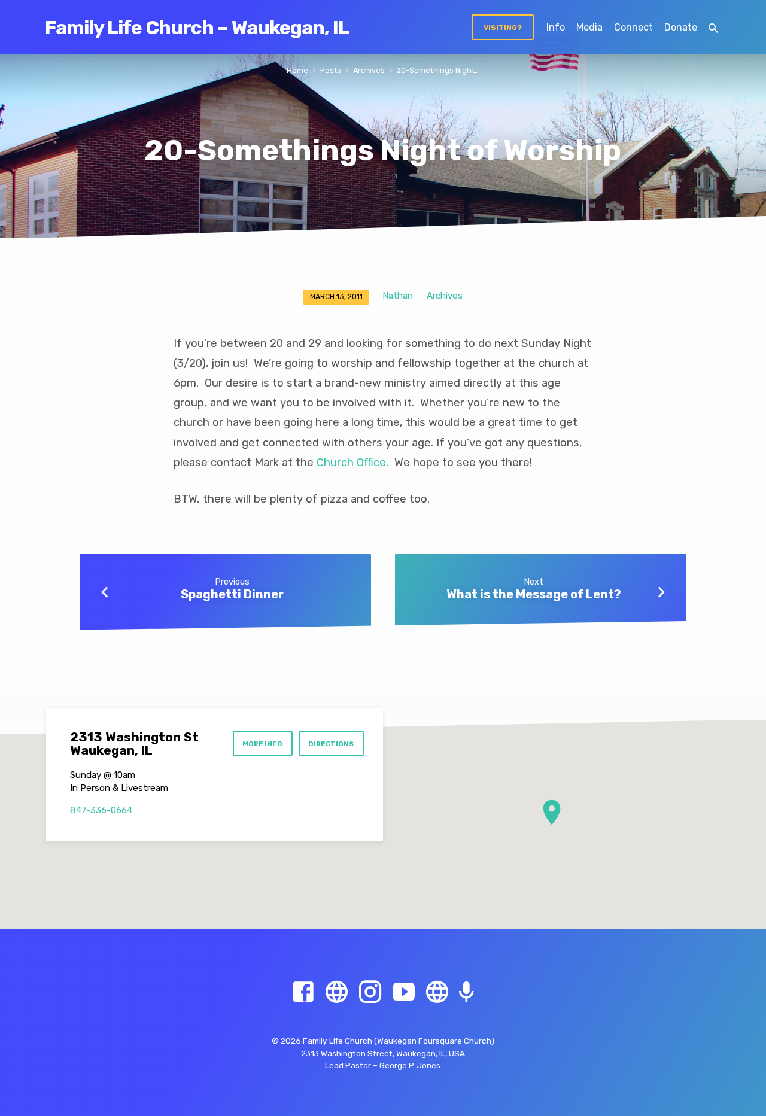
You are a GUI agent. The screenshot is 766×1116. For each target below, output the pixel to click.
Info (555, 27)
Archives (369, 70)
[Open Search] (713, 28)
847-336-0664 (101, 810)
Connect (633, 27)
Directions (331, 744)
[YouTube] (403, 992)
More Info (262, 744)
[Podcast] (466, 993)
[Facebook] (303, 992)
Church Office (351, 462)
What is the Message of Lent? (533, 594)
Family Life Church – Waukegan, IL (197, 27)
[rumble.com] (336, 992)
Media (589, 27)
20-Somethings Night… (438, 70)
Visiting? (503, 27)
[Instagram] (370, 992)
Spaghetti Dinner (232, 594)
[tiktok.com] (437, 992)
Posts (330, 70)
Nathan (397, 295)
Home (297, 70)
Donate (680, 27)
